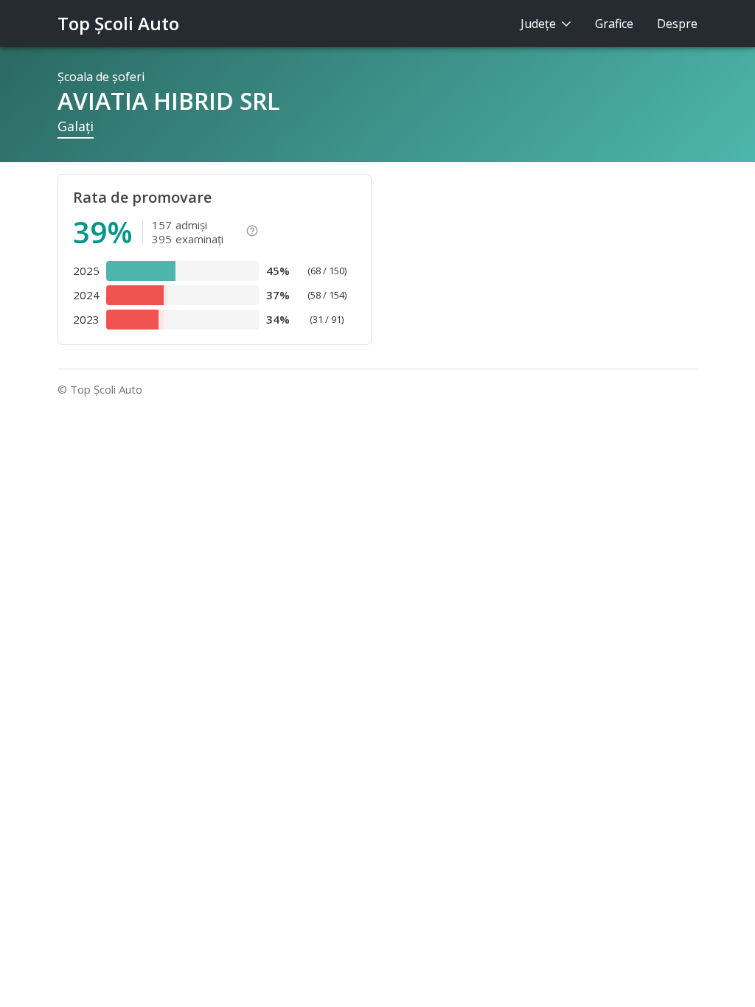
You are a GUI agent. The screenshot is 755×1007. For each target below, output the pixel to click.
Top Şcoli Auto (118, 23)
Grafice (614, 23)
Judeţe (540, 23)
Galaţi (76, 126)
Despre (677, 23)
